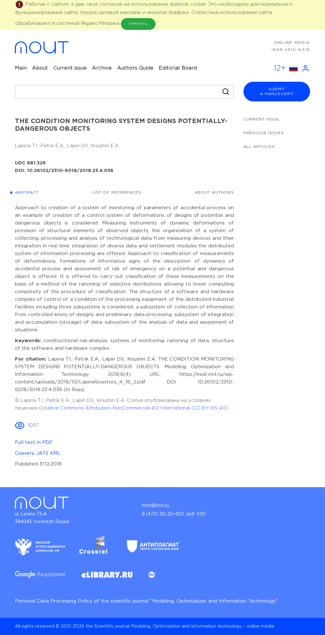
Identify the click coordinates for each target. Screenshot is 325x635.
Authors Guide (135, 68)
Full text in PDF (34, 442)
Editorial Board (178, 68)
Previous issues (263, 133)
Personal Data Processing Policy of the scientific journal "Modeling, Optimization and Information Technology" (146, 601)
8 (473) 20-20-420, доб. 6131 (173, 514)
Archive (102, 68)
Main (21, 68)
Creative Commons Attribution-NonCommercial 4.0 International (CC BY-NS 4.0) (134, 408)
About (40, 68)
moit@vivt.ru (155, 505)
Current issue (70, 68)
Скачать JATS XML (38, 453)
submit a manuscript (277, 91)
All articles (259, 146)
